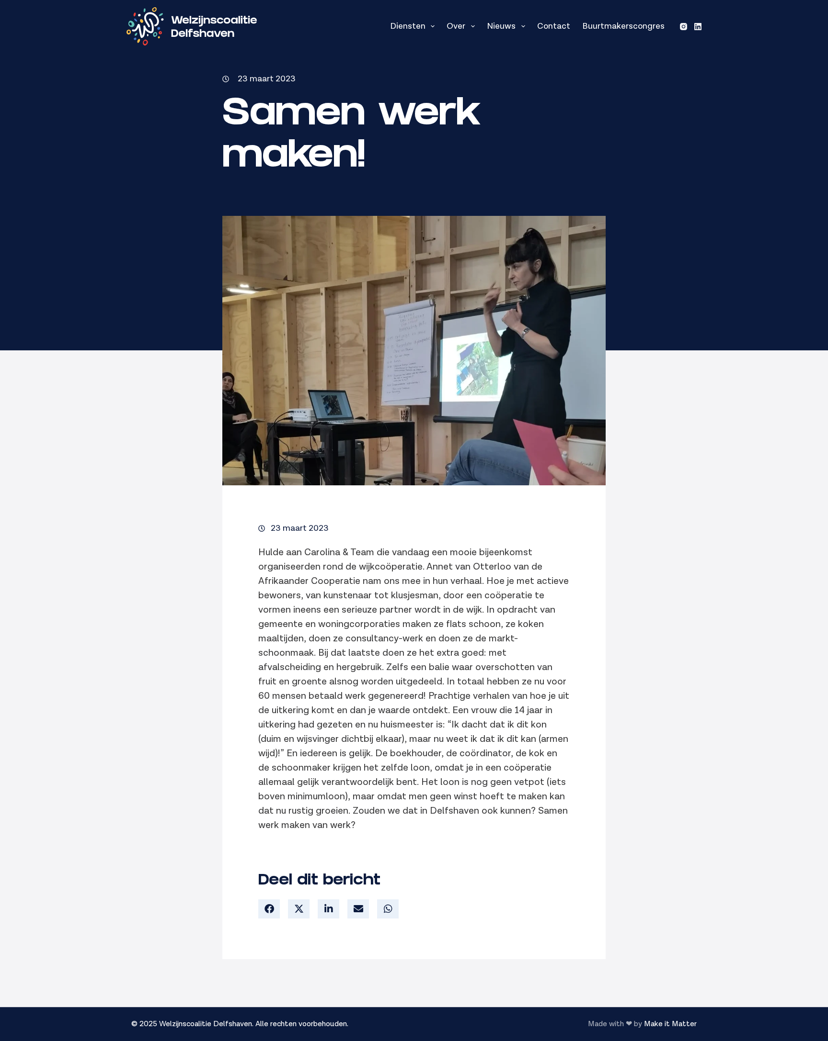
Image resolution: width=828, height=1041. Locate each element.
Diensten (408, 26)
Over (456, 26)
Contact (553, 26)
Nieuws (501, 26)
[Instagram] (683, 26)
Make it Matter (670, 1024)
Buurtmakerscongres (623, 26)
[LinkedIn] (698, 26)
